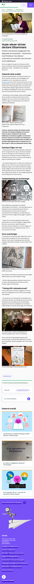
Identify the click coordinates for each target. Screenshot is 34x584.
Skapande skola (6, 82)
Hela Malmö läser (7, 376)
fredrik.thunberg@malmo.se (20, 382)
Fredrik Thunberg (8, 382)
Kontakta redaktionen (8, 550)
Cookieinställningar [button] (7, 570)
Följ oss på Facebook (8, 580)
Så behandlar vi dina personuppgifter (13, 560)
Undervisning (18, 9)
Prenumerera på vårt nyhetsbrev (12, 502)
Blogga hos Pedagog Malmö (10, 556)
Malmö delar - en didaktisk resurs (12, 567)
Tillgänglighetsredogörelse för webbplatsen (15, 563)
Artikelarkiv (10, 9)
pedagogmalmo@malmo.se (10, 546)
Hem (3, 9)
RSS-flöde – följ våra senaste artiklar (13, 553)
